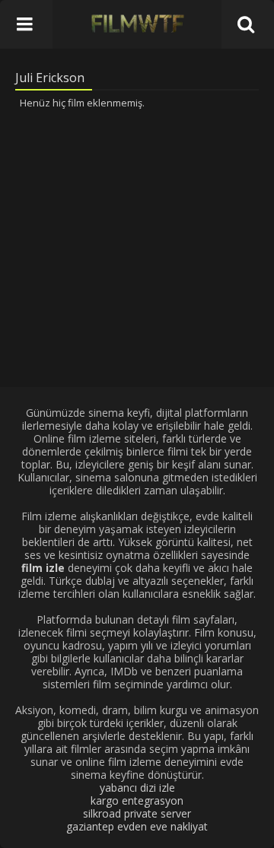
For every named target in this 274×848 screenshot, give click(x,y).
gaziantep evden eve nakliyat (137, 826)
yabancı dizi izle (137, 787)
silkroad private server (137, 813)
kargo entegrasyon (137, 800)
